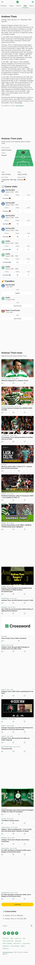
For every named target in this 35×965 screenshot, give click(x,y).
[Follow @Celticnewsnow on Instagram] (16, 933)
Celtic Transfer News (8, 941)
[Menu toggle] (2, 2)
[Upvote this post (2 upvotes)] (2, 529)
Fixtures (18, 6)
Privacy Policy (26, 943)
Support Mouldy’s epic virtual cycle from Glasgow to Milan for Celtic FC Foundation (17, 811)
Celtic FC (3, 494)
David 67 (3, 523)
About (12, 938)
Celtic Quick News (6, 378)
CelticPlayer (4, 718)
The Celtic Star (5, 435)
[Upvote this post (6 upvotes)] (2, 814)
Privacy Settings (15, 946)
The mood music (6, 748)
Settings (23, 946)
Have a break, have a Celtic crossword (13, 638)
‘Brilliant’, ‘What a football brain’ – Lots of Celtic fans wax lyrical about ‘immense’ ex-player (16, 830)
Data (25, 6)
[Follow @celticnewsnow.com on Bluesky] (4, 933)
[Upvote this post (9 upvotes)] (2, 640)
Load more (17, 904)
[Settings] (33, 2)
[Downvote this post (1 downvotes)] (13, 383)
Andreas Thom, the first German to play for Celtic (17, 600)
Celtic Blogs (18, 941)
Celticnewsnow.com (8, 952)
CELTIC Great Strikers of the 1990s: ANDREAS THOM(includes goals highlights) (16, 526)
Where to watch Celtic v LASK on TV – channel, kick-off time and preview (16, 467)
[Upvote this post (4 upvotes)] (2, 412)
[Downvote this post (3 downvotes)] (19, 814)
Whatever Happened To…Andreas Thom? (14, 380)
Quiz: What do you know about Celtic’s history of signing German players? (17, 610)
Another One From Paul (7, 406)
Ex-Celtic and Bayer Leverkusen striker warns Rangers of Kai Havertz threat (16, 851)
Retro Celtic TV (17, 943)
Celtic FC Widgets (7, 943)
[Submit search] (31, 926)
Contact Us (5, 948)
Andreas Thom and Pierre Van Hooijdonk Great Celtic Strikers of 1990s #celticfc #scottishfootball (16, 589)
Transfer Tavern (5, 827)
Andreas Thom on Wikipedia (14, 915)
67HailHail (4, 838)
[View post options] (33, 378)
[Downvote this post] (13, 412)
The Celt (3, 818)
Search (31, 6)
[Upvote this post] (2, 613)
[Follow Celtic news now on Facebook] (12, 933)
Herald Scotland (5, 892)
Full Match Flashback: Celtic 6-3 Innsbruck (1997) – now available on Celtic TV (17, 496)
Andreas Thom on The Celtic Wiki (15, 918)
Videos (11, 6)
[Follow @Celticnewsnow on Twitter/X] (8, 933)
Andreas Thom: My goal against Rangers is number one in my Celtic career (15, 648)
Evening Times (5, 848)
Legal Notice (6, 946)
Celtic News (6, 938)
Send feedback (19, 105)
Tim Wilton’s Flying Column (10, 820)
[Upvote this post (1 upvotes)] (2, 383)
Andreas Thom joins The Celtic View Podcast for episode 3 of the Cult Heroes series (17, 728)
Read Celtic (4, 607)
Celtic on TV (18, 938)
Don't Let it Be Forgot (6, 746)
